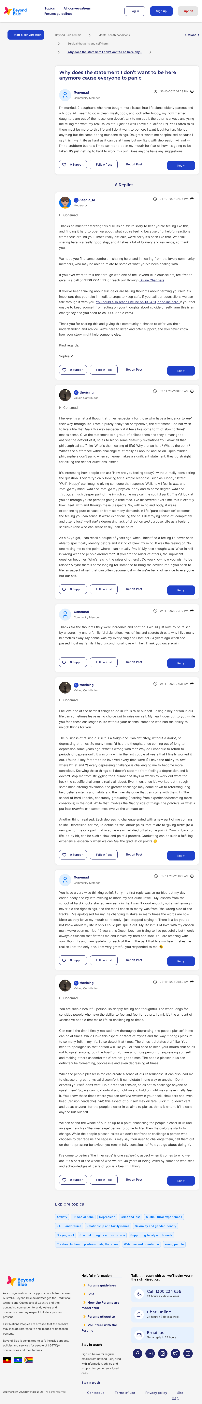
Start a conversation (28, 34)
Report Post (134, 164)
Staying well (65, 1235)
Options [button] (190, 35)
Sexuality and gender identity (155, 1226)
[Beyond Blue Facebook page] (137, 1361)
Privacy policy (156, 1393)
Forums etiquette (101, 1317)
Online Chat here (151, 280)
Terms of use (125, 1393)
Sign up (161, 11)
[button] (64, 164)
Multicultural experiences (164, 1217)
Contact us (95, 1393)
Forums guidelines (58, 14)
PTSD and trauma (69, 1226)
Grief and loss (130, 1217)
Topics (49, 8)
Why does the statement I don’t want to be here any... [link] (104, 52)
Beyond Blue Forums (20, 11)
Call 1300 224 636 (164, 1291)
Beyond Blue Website (20, 1281)
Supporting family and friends (151, 1235)
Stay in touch (90, 1382)
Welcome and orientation (141, 1244)
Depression (107, 1217)
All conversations (77, 8)
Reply (181, 165)
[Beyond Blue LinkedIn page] (188, 1361)
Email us (155, 1332)
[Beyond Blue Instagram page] (162, 1361)
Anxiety (62, 1217)
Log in (135, 11)
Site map (177, 1395)
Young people (174, 1244)
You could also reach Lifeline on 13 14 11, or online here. (138, 302)
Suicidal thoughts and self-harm (87, 43)
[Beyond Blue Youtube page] (150, 1361)
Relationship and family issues (108, 1226)
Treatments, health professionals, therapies (87, 1244)
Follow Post (104, 164)
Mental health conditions (114, 35)
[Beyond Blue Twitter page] (175, 1361)
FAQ (91, 1294)
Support (187, 11)
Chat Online (159, 1312)
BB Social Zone (83, 1217)
